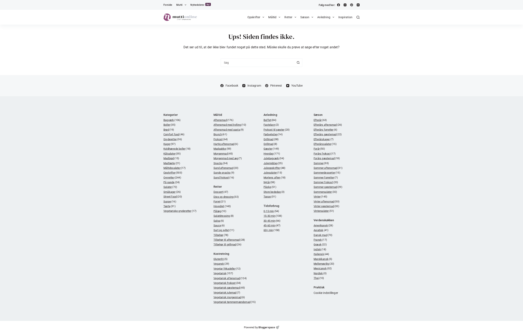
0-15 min (271, 211)
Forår (319, 148)
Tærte (169, 206)
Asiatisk (321, 230)
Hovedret (222, 206)
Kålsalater (172, 153)
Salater (170, 186)
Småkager (172, 191)
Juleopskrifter (275, 167)
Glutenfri (220, 259)
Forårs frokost (325, 153)
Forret (219, 201)
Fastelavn (271, 124)
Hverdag (272, 153)
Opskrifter (253, 17)
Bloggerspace (266, 327)
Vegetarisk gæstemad (229, 287)
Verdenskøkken (324, 220)
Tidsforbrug (271, 206)
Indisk (320, 249)
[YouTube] (358, 4)
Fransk (320, 239)
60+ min (272, 230)
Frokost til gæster (277, 129)
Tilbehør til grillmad (227, 244)
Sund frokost (223, 177)
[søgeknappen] (298, 63)
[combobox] (257, 62)
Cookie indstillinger (326, 293)
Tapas (270, 196)
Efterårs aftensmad (328, 124)
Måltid (272, 17)
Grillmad (271, 139)
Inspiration (345, 17)
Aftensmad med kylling (229, 124)
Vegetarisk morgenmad (229, 297)
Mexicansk (323, 268)
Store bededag (274, 191)
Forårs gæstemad (327, 158)
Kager (169, 144)
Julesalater (273, 172)
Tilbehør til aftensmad (229, 239)
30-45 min (272, 220)
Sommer (321, 163)
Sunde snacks (223, 172)
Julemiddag (273, 163)
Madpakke (222, 148)
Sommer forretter (326, 177)
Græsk (320, 244)
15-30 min (273, 215)
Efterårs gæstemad (328, 134)
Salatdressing (223, 215)
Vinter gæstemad (326, 206)
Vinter (320, 196)
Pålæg (219, 211)
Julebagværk (274, 158)
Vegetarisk (223, 273)
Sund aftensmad (226, 167)
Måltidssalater (174, 167)
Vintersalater (324, 210)
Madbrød (171, 158)
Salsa (218, 220)
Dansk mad (323, 235)
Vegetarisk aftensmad (230, 278)
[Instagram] (345, 4)
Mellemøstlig (324, 263)
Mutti (179, 4)
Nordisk (320, 273)
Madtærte (171, 163)
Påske (270, 186)
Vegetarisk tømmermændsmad (234, 302)
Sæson (304, 17)
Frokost (220, 139)
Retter (288, 17)
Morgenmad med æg (227, 158)
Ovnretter (172, 177)
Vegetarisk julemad (226, 292)
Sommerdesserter (327, 172)
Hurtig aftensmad (225, 144)
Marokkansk (323, 259)
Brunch (220, 134)
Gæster (271, 148)
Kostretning (221, 253)
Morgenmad (223, 153)
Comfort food (173, 134)
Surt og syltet (224, 230)
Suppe (169, 201)
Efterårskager (324, 139)
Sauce (219, 225)
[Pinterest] (351, 4)
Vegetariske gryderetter (180, 210)
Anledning (323, 17)
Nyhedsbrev (200, 4)
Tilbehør (220, 235)
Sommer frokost (326, 182)
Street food (172, 196)
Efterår (320, 120)
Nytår (269, 182)
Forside (167, 4)
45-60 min (272, 225)
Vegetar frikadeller (227, 268)
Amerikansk (323, 225)
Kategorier (170, 114)
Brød (168, 129)
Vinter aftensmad (327, 201)
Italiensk (321, 254)
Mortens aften (275, 177)
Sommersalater (325, 191)
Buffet (270, 120)
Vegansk (221, 263)
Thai (319, 278)
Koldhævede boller (177, 148)
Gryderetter (172, 139)
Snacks (220, 163)
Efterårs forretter (325, 129)
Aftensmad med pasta (228, 129)
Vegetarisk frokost (227, 282)
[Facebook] (338, 4)
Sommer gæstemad (328, 186)
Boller (169, 124)
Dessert (220, 191)
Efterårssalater (325, 144)
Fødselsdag (273, 134)
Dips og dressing (226, 196)
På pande (171, 182)
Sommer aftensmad (328, 167)
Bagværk (172, 120)
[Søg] (358, 17)
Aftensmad (223, 120)
